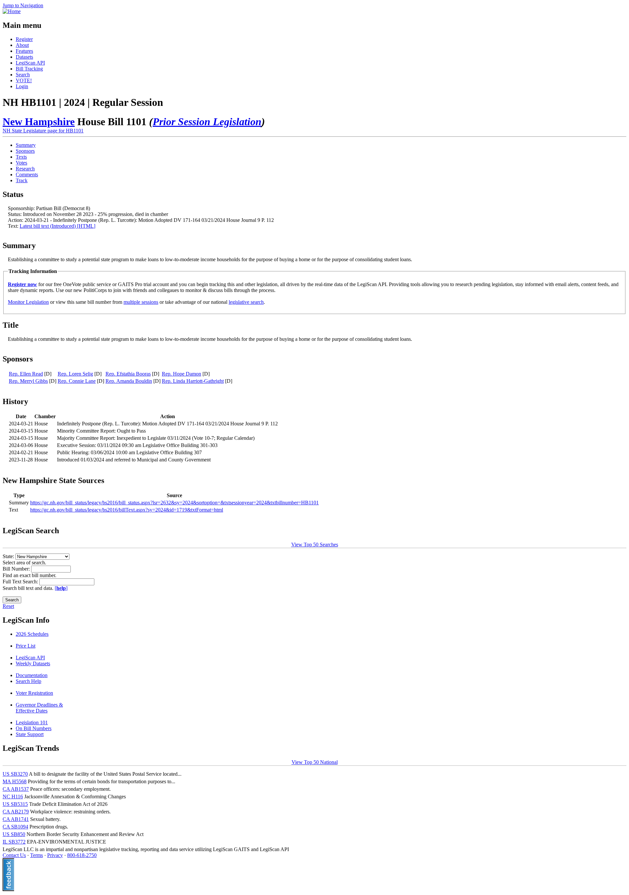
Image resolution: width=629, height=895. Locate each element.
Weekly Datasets (33, 663)
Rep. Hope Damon (181, 374)
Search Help (28, 681)
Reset (8, 606)
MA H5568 (15, 781)
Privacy (55, 855)
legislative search (246, 302)
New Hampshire (39, 121)
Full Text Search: (21, 581)
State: (9, 556)
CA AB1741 (16, 819)
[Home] (12, 11)
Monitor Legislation (28, 302)
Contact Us (14, 855)
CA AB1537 (16, 789)
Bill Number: (17, 569)
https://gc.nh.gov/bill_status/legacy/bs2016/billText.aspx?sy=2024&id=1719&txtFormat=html (126, 510)
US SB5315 (15, 804)
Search (23, 74)
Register (24, 39)
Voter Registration (34, 693)
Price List (25, 646)
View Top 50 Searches (314, 544)
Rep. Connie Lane (77, 381)
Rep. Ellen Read (26, 374)
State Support (30, 734)
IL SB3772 (14, 842)
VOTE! (24, 80)
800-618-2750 (82, 855)
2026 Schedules (32, 634)
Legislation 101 (32, 722)
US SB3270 (15, 774)
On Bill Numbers (33, 728)
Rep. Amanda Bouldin (128, 381)
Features (24, 51)
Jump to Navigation (23, 5)
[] (61, 588)
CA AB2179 (16, 811)
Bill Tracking (29, 68)
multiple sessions (141, 302)
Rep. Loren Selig (75, 374)
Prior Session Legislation (207, 121)
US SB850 (14, 834)
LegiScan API (30, 63)
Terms (36, 855)
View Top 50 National (315, 762)
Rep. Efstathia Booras (128, 374)
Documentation (32, 675)
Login (22, 86)
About (22, 45)
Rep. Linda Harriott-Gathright (193, 381)
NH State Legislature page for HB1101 (43, 130)
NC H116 (13, 796)
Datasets (24, 57)
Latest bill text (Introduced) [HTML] (57, 226)
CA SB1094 (15, 826)
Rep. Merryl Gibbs (28, 381)
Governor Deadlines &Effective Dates (39, 707)
